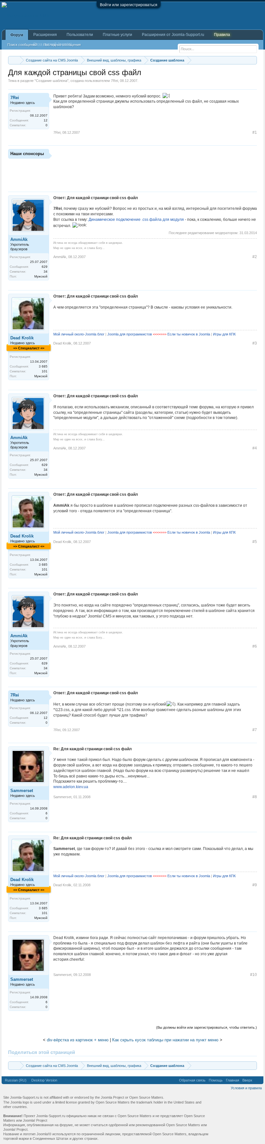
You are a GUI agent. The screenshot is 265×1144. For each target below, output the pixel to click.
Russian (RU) (15, 1080)
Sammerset (21, 790)
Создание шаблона (51, 81)
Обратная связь (192, 1080)
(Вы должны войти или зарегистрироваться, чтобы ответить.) (206, 1027)
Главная (232, 1080)
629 (45, 266)
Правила (222, 34)
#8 (254, 797)
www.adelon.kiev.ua (70, 787)
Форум (16, 35)
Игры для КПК (224, 334)
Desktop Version (44, 1080)
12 (46, 120)
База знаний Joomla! (52, 44)
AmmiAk (18, 239)
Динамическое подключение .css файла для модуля (136, 219)
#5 (254, 541)
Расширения (45, 34)
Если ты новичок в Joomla (188, 334)
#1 (254, 132)
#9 (254, 885)
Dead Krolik (22, 337)
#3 (254, 343)
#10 (253, 974)
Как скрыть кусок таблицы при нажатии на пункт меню (165, 1039)
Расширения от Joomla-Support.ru (173, 34)
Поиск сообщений (22, 45)
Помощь (216, 1080)
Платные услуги (117, 34)
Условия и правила (246, 1088)
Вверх (247, 1080)
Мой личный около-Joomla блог (78, 334)
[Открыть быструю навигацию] (253, 60)
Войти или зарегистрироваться (128, 5)
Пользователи (80, 34)
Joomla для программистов (129, 334)
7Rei (114, 81)
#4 (254, 448)
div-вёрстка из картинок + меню (78, 1039)
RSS (258, 1080)
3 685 (43, 366)
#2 (254, 257)
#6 (254, 646)
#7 (254, 730)
